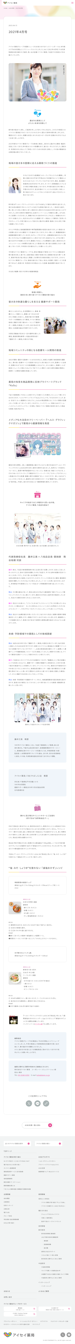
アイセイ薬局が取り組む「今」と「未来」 (53, 1202)
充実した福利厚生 (47, 1218)
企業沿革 (6, 1209)
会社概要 (6, 1198)
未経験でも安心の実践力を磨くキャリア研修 (55, 1274)
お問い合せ (8, 1297)
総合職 (46, 1248)
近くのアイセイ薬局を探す (14, 1143)
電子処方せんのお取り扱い (12, 1164)
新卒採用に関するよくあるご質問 (51, 1258)
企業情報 (7, 1194)
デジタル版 (39, 1024)
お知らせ (7, 1291)
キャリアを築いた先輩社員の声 (50, 1270)
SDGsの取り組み (9, 1223)
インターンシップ (46, 1286)
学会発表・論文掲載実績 (11, 1219)
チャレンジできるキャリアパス (50, 1214)
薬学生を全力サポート (48, 1251)
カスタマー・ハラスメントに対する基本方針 (17, 1324)
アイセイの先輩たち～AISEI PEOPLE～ (53, 1206)
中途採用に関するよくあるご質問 (51, 1278)
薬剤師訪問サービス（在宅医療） (14, 1171)
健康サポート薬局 (9, 1175)
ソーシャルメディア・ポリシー (28, 1321)
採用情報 (41, 1194)
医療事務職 (47, 1244)
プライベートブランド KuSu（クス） (48, 1164)
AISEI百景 (11, 8)
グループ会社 (8, 1216)
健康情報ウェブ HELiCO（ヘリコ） (48, 1171)
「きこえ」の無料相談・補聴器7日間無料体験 (17, 1189)
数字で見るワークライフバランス (51, 1221)
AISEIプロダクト (44, 1157)
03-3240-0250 (23, 1075)
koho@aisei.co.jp (43, 1075)
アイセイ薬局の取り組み (12, 1157)
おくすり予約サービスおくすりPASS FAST (16, 1161)
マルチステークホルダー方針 (59, 1321)
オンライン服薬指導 (10, 1168)
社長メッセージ (8, 1205)
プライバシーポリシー (10, 1321)
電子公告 (6, 1212)
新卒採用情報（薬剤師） (48, 1233)
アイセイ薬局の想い (43, 1143)
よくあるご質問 (43, 1291)
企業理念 (6, 1202)
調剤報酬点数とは (9, 1185)
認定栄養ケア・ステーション (12, 1182)
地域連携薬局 (8, 1178)
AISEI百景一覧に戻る (32, 1125)
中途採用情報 (45, 1267)
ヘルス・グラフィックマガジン (47, 1161)
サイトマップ (36, 1324)
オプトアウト (44, 1321)
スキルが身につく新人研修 (49, 1255)
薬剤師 (46, 1241)
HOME (5, 8)
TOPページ (8, 1151)
